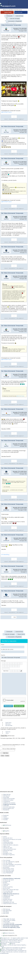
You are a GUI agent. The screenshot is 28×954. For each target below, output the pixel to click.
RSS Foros (6, 913)
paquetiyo (6, 510)
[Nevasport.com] (5, 3)
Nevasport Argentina (8, 854)
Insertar (7, 755)
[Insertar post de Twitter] (18, 671)
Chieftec (6, 278)
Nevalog (5, 852)
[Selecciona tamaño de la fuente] (21, 663)
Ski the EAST (6, 888)
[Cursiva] (6, 663)
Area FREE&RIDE (8, 873)
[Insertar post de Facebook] (13, 671)
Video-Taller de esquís (9, 919)
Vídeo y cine (6, 846)
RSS (15, 617)
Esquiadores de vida (8, 902)
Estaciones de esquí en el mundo (12, 839)
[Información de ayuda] (25, 663)
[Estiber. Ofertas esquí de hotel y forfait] (11, 949)
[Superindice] (16, 663)
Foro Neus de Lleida (8, 870)
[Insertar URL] (3, 666)
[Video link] (18, 666)
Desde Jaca (6, 884)
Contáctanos (6, 801)
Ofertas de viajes (7, 847)
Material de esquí (7, 850)
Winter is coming (7, 887)
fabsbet (6, 572)
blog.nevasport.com (8, 808)
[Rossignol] (3, 943)
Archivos (7, 731)
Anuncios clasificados (9, 807)
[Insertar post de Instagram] (16, 671)
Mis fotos (7, 724)
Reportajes (6, 840)
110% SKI (5, 885)
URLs (7, 733)
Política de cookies (8, 800)
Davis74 (6, 219)
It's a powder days (8, 891)
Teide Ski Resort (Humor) (10, 903)
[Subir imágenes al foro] (6, 669)
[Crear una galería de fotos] (11, 671)
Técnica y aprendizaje (9, 866)
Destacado (9, 16)
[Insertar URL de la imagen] (16, 666)
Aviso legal (6, 797)
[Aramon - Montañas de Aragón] (12, 943)
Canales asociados (8, 842)
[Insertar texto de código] (11, 666)
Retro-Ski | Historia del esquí (10, 889)
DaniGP (6, 446)
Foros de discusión (8, 843)
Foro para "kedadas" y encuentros (12, 864)
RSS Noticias (6, 909)
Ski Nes (5, 882)
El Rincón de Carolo (8, 880)
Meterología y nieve (8, 868)
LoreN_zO (6, 540)
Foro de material (7, 863)
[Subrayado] (8, 663)
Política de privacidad (9, 798)
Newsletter (6, 810)
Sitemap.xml (6, 796)
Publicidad (6, 805)
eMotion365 (6, 921)
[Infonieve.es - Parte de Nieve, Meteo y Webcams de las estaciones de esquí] (14, 940)
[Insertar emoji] (25, 674)
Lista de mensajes (15, 18)
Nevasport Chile (7, 853)
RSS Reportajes (7, 910)
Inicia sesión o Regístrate (14, 21)
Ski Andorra (6, 867)
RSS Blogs (6, 912)
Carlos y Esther (6, 414)
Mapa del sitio (7, 794)
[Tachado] (11, 663)
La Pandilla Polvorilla (8, 923)
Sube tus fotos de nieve (9, 849)
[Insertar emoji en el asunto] (25, 657)
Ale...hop (6, 132)
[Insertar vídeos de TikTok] (21, 671)
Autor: (2, 644)
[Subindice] (13, 663)
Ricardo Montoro (7, 899)
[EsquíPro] (6, 831)
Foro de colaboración (8, 861)
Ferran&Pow (6, 898)
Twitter (5, 817)
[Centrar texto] (13, 666)
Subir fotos (8, 722)
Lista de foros (19, 16)
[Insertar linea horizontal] (6, 666)
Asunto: (3, 655)
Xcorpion (6, 596)
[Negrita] (3, 663)
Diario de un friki (7, 900)
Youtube (5, 819)
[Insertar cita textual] (8, 666)
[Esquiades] (14, 945)
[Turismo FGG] (14, 947)
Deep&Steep (6, 896)
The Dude (6, 30)
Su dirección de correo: (7, 649)
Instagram (6, 818)
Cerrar (2, 755)
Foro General (6, 860)
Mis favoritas (8, 725)
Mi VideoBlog (5, 554)
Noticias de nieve (7, 838)
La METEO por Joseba (9, 920)
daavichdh (6, 252)
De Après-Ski (6, 881)
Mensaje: (3, 661)
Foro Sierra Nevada (8, 871)
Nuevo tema (7, 12)
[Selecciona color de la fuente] (18, 663)
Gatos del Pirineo (7, 892)
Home (5, 836)
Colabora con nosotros (9, 803)
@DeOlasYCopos (6, 112)
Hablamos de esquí (8, 895)
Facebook (5, 815)
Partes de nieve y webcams (10, 845)
